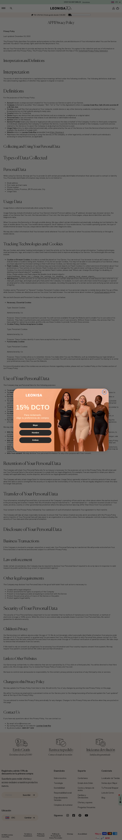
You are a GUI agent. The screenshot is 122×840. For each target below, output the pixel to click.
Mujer (35, 425)
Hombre (35, 433)
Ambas (35, 440)
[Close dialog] (104, 392)
